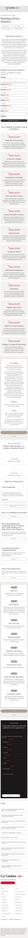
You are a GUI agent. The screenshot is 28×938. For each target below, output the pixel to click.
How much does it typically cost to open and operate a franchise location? (12, 827)
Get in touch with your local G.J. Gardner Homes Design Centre (14, 506)
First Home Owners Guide (20, 894)
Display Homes (5, 899)
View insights (13, 516)
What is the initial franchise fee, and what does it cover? (13, 842)
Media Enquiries (5, 891)
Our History (14, 436)
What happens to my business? (9, 837)
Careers (16, 888)
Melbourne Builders (19, 902)
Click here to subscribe (7, 882)
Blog (3, 894)
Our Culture (14, 432)
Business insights (6, 28)
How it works (17, 26)
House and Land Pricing (6, 913)
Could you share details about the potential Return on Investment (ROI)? (12, 810)
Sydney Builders (5, 905)
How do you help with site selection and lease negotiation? (13, 821)
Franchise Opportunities (20, 891)
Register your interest (13, 120)
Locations (14, 714)
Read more (14, 538)
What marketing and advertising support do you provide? (12, 854)
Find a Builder (4, 902)
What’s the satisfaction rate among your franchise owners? (11, 866)
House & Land (17, 899)
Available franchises (18, 28)
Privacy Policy (4, 910)
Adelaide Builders (18, 905)
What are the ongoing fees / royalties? (11, 832)
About (3, 888)
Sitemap (3, 916)
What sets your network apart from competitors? (10, 860)
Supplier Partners (18, 913)
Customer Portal (18, 910)
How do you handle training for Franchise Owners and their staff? (12, 816)
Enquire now (6, 26)
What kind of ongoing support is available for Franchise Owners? (13, 848)
